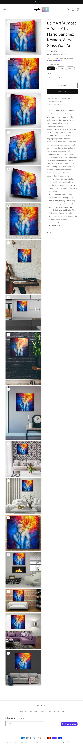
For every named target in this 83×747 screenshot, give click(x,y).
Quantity (49, 73)
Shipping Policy (45, 711)
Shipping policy (65, 742)
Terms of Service (58, 711)
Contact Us (22, 711)
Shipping (49, 54)
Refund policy (33, 711)
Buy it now (62, 91)
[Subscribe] (41, 723)
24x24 (61, 68)
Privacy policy (44, 742)
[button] (4, 9)
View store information (57, 105)
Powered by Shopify (22, 742)
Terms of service (54, 742)
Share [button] (51, 232)
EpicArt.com (13, 742)
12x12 (51, 68)
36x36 (70, 68)
